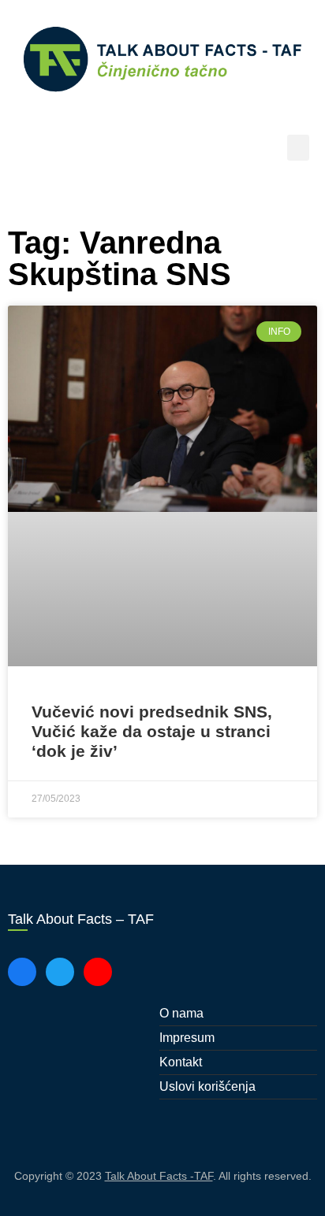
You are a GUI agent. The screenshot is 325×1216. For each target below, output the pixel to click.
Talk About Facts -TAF (159, 1176)
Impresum (187, 1037)
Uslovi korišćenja (207, 1086)
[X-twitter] (60, 972)
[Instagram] (98, 972)
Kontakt (180, 1062)
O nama (181, 1013)
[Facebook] (22, 972)
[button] (298, 148)
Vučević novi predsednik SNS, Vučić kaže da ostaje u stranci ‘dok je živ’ (152, 731)
